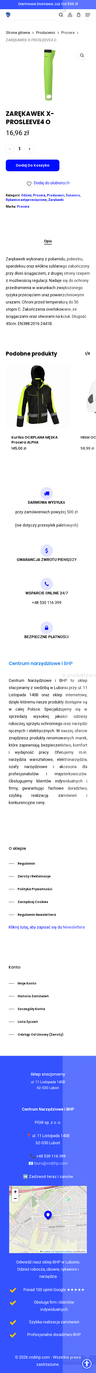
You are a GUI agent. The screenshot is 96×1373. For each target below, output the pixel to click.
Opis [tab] (48, 241)
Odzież (26, 195)
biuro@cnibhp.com (51, 1163)
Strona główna (18, 33)
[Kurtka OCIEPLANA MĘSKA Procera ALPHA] (38, 396)
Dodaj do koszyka (32, 165)
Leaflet (46, 1251)
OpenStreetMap (63, 1251)
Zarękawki (56, 200)
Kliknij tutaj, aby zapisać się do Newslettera (47, 927)
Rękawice (73, 195)
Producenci (45, 33)
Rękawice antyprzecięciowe (26, 200)
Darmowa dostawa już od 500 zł (48, 4)
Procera (68, 33)
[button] (87, 15)
